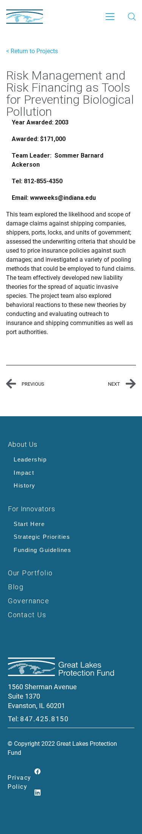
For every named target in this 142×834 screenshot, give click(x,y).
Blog (15, 587)
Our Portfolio (30, 573)
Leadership (30, 459)
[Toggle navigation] (110, 16)
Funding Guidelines (42, 550)
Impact (24, 472)
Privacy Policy (19, 782)
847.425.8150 (44, 719)
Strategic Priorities (42, 537)
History (25, 485)
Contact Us (27, 615)
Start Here (29, 524)
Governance (28, 601)
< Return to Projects (32, 51)
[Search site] (132, 16)
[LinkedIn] (37, 793)
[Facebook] (37, 772)
